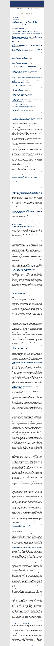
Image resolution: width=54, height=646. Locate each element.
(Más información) (30, 38)
